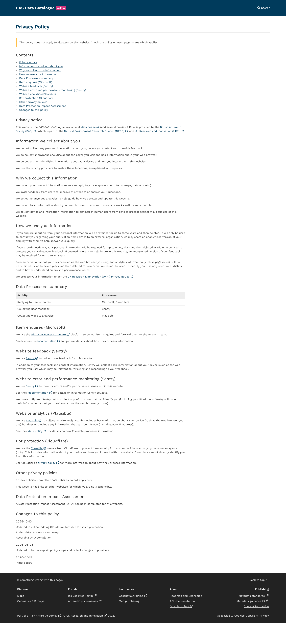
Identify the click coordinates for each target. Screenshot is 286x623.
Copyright (252, 615)
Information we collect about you (41, 66)
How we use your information (38, 74)
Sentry (32, 358)
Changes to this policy (33, 109)
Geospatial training (133, 595)
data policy (37, 431)
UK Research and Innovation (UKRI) (160, 131)
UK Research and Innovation (86, 615)
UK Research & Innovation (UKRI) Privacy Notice (101, 276)
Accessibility (225, 615)
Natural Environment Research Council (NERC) (96, 131)
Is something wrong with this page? (40, 579)
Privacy (264, 615)
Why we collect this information (40, 70)
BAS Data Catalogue (35, 8)
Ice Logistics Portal (82, 595)
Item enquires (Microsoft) (35, 82)
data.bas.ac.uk (90, 127)
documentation (48, 341)
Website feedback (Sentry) (36, 86)
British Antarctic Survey (44, 615)
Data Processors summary (36, 78)
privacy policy (48, 462)
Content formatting (256, 606)
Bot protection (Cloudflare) (36, 98)
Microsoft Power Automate (50, 334)
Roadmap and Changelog (186, 595)
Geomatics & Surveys (30, 601)
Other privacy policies (33, 102)
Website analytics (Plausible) (37, 94)
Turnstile (39, 448)
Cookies (239, 615)
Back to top (257, 579)
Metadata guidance (253, 601)
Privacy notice (28, 62)
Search (265, 7)
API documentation (182, 601)
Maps (20, 595)
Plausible (34, 420)
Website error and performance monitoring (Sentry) (52, 90)
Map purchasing (129, 601)
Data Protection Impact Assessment (42, 105)
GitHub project (181, 606)
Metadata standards (254, 595)
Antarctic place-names (85, 601)
